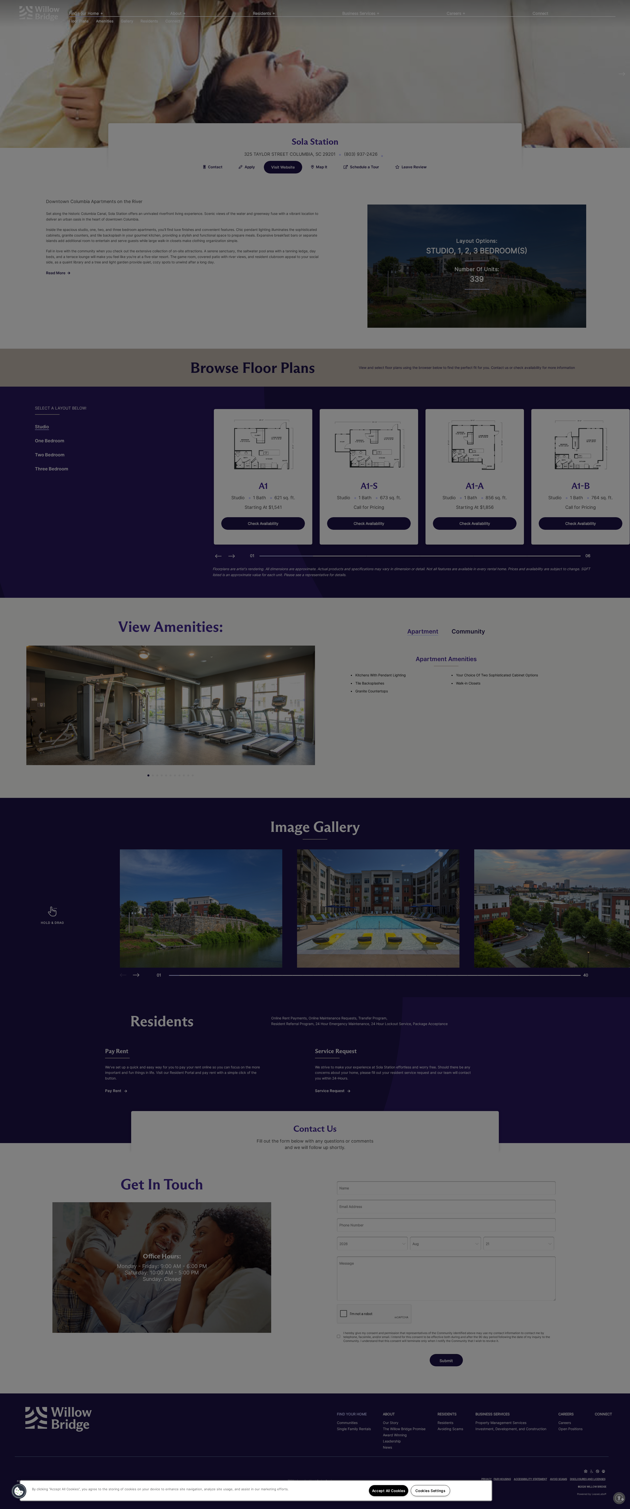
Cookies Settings (430, 1491)
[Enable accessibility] (619, 1498)
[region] (256, 1490)
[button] (19, 1491)
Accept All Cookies (388, 1491)
